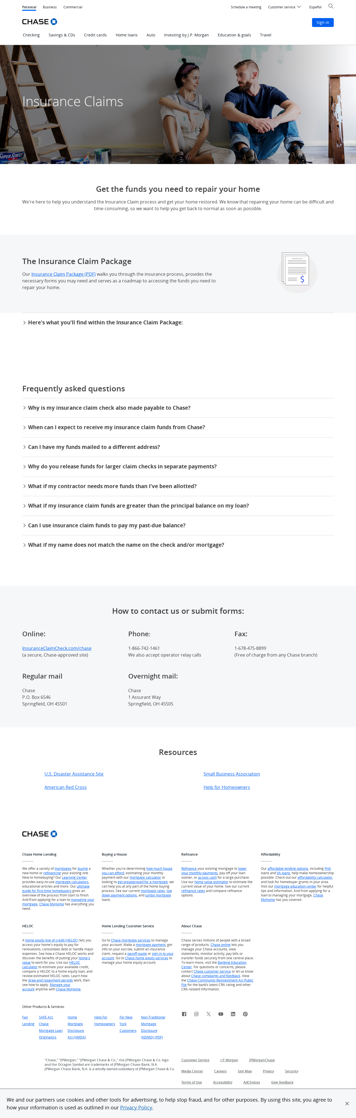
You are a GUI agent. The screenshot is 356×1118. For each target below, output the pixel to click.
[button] (347, 1103)
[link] (184, 1014)
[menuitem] (246, 7)
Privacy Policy (136, 1107)
